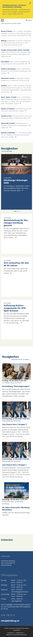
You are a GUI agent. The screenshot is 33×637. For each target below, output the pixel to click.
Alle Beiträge (7, 151)
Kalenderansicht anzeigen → (21, 359)
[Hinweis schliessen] (30, 3)
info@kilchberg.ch (10, 621)
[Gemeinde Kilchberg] (7, 20)
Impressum (10, 632)
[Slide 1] (13, 211)
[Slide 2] (15, 211)
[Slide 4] (19, 211)
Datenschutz (20, 632)
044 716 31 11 (8, 615)
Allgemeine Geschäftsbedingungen (16, 634)
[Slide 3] (17, 211)
